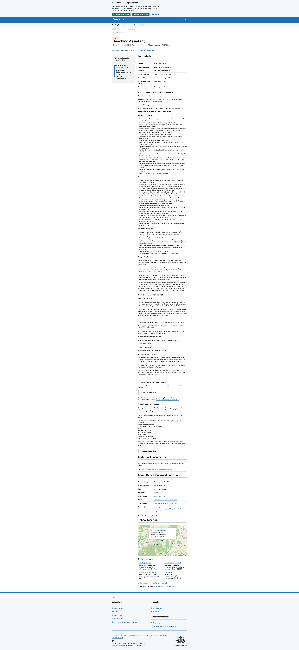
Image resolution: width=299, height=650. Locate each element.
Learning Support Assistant (148, 572)
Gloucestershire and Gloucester (166, 586)
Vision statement (117, 638)
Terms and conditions (135, 635)
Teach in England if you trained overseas (124, 622)
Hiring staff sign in (156, 608)
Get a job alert (144, 583)
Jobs (128, 25)
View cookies (155, 14)
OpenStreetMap (178, 555)
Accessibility (148, 635)
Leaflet (167, 555)
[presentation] (162, 540)
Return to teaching (118, 618)
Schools (135, 25)
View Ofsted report (160, 496)
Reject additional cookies (141, 14)
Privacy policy (123, 635)
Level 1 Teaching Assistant (173, 563)
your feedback (131, 28)
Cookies (114, 635)
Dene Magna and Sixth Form (158, 530)
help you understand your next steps (167, 400)
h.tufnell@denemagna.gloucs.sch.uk (166, 503)
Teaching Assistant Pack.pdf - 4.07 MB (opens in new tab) (156, 469)
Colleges (143, 25)
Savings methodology (160, 635)
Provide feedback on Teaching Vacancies (163, 626)
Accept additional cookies (121, 14)
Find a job (115, 611)
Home (113, 32)
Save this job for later (147, 50)
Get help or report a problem (160, 623)
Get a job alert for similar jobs (124, 50)
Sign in (185, 19)
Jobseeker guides (117, 615)
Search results (121, 32)
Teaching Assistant (145, 563)
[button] (162, 541)
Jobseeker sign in (117, 608)
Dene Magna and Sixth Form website (165, 500)
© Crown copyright (181, 645)
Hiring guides (155, 611)
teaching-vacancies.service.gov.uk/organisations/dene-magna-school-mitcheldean (168, 509)
